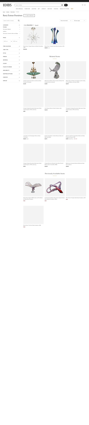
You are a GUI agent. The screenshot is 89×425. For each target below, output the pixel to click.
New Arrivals (19, 8)
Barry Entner (13, 11)
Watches (50, 8)
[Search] (18, 20)
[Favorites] (82, 5)
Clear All (36, 25)
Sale (72, 8)
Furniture (27, 8)
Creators (7, 11)
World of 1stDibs (64, 8)
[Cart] (84, 5)
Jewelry (44, 8)
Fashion (56, 8)
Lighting (34, 8)
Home (4, 11)
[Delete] (33, 25)
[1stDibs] (7, 5)
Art (39, 8)
